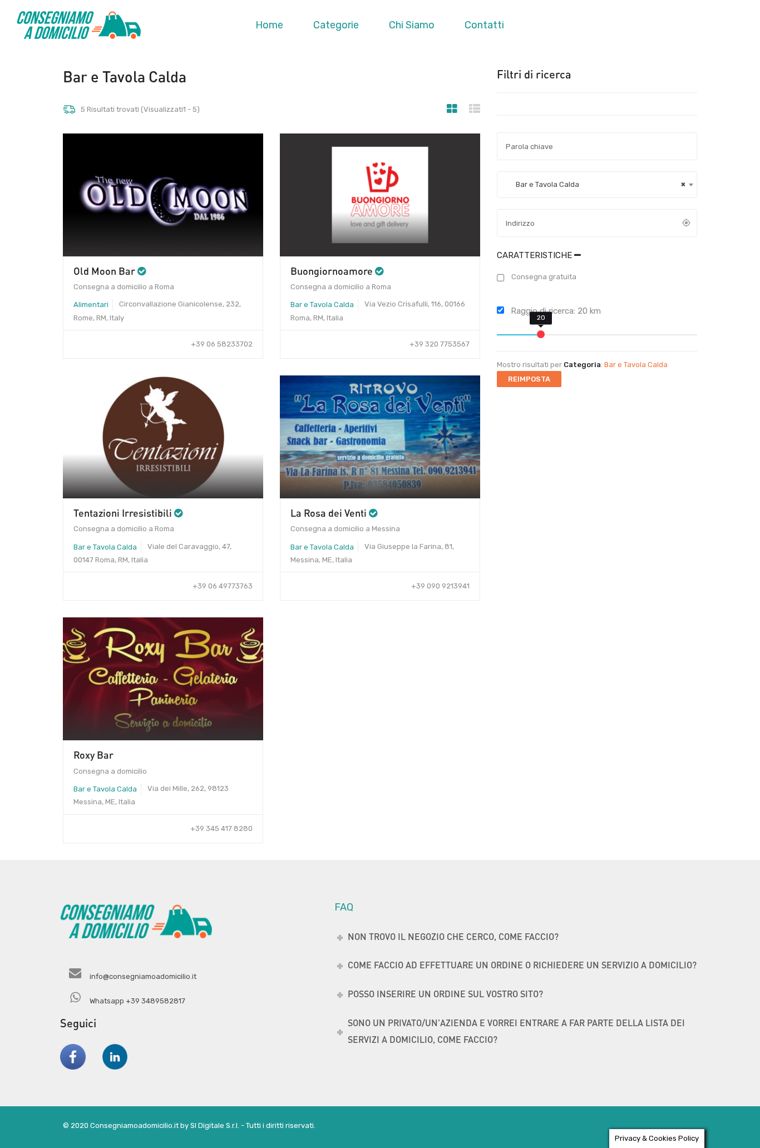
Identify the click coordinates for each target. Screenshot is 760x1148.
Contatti (484, 25)
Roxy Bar (93, 755)
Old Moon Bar (104, 271)
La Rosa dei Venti (328, 513)
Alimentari (90, 304)
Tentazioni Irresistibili (122, 513)
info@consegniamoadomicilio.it (143, 976)
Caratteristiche (535, 255)
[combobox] (597, 184)
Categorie (336, 25)
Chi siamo (412, 25)
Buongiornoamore (331, 271)
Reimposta (529, 379)
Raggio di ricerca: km (555, 311)
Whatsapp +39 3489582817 (137, 1001)
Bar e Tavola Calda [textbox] (595, 184)
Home (269, 25)
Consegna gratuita (543, 277)
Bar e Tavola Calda (322, 304)
